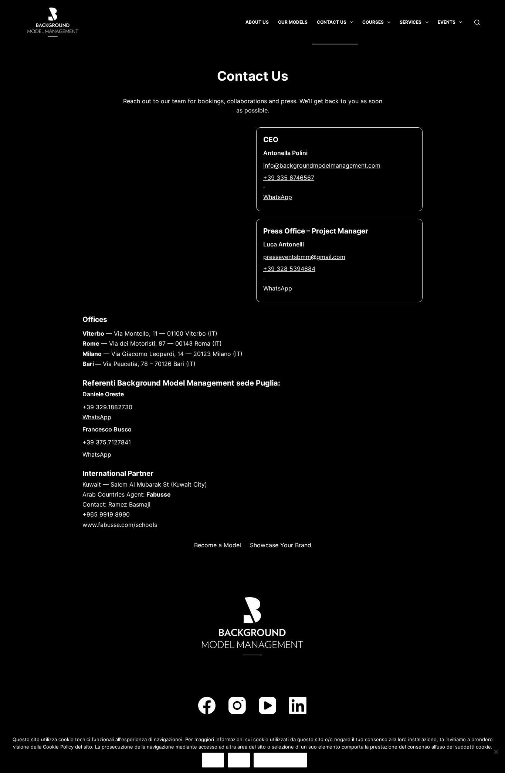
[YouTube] (267, 705)
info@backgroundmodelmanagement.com (321, 165)
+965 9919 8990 (106, 514)
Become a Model (217, 545)
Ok (213, 759)
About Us (257, 22)
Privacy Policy (280, 759)
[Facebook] (207, 705)
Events (446, 22)
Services (410, 22)
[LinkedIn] (297, 705)
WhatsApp (277, 197)
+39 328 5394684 (289, 268)
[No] (495, 751)
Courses (373, 22)
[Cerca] (477, 22)
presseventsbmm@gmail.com (304, 257)
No (239, 759)
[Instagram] (237, 705)
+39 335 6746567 (288, 177)
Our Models (293, 22)
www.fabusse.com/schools (119, 524)
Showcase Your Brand (280, 545)
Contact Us (331, 22)
